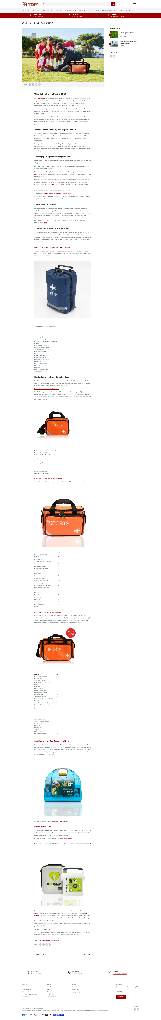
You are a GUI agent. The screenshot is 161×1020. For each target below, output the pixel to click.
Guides (49, 991)
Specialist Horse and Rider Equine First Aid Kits (51, 741)
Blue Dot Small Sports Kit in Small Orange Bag (46, 388)
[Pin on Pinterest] (33, 84)
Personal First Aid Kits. (42, 827)
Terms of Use (50, 994)
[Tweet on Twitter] (36, 84)
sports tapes (67, 193)
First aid (40, 940)
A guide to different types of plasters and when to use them (128, 42)
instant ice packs (39, 174)
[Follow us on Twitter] (114, 56)
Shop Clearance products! (118, 16)
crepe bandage (66, 182)
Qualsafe (57, 220)
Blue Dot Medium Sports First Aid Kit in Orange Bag (48, 478)
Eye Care (81, 10)
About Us (49, 987)
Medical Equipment (123, 10)
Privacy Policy (25, 996)
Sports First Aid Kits (39, 98)
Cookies (24, 999)
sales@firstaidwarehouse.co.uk (80, 993)
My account (122, 5)
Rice (48, 940)
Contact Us (25, 987)
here (45, 222)
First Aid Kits (25, 10)
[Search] (113, 4)
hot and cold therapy (49, 193)
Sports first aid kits (55, 940)
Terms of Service (51, 996)
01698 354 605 (75, 990)
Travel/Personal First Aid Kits (64, 838)
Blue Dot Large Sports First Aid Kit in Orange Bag (47, 612)
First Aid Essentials (69, 10)
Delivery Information (27, 989)
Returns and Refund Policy (29, 991)
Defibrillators (46, 10)
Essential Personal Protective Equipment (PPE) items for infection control (128, 33)
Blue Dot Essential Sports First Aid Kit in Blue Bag (52, 247)
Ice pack (44, 940)
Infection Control (92, 10)
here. (48, 929)
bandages (58, 193)
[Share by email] (39, 84)
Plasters (57, 10)
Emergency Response (107, 10)
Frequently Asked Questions (29, 994)
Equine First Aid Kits (61, 821)
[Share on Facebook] (30, 84)
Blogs (48, 989)
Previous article (40, 954)
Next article (87, 954)
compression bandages (54, 184)
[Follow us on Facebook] (111, 56)
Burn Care (36, 10)
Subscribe (121, 996)
